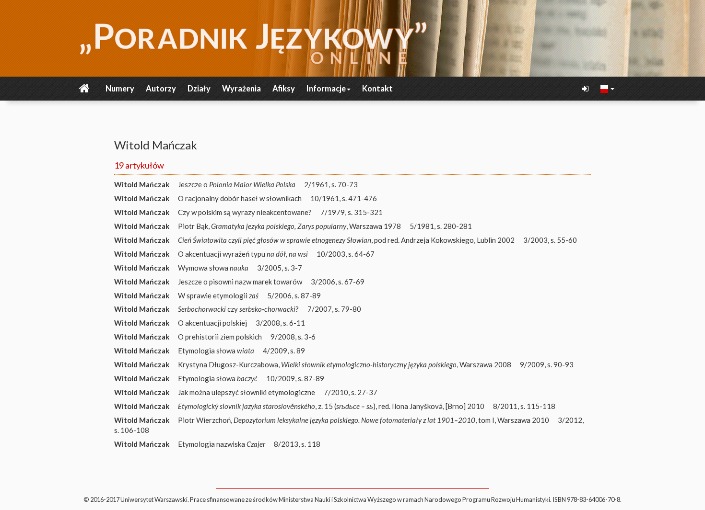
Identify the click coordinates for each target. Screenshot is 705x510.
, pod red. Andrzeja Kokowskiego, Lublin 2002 (346, 240)
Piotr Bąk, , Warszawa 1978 (289, 226)
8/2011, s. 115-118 (524, 406)
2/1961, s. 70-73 (331, 184)
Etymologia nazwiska (221, 444)
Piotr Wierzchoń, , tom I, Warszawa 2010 (363, 420)
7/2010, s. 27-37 (350, 392)
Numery (120, 88)
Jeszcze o (236, 184)
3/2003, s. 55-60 (550, 240)
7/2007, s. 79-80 (334, 309)
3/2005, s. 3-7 (279, 267)
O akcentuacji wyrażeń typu (243, 253)
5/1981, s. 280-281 (441, 226)
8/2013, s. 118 (297, 444)
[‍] (607, 88)
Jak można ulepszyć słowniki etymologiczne (246, 392)
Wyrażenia (241, 88)
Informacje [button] (326, 88)
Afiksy (283, 88)
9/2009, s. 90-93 (547, 364)
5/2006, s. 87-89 (294, 295)
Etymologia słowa (216, 350)
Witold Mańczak (141, 184)
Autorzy (161, 88)
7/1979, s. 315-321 (351, 212)
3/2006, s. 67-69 (337, 281)
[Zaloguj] (586, 89)
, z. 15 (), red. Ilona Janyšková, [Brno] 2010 (331, 406)
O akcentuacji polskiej (212, 322)
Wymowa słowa (213, 267)
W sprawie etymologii (218, 295)
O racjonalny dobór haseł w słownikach (240, 198)
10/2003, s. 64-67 (346, 253)
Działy (199, 88)
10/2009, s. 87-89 (295, 378)
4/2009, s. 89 (284, 350)
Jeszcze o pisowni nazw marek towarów (240, 281)
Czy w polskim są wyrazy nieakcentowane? (245, 212)
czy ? (238, 309)
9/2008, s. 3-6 (293, 336)
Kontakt (377, 88)
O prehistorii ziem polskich (220, 336)
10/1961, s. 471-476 (343, 198)
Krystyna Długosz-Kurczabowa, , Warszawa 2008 (344, 364)
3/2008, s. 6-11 (280, 322)
